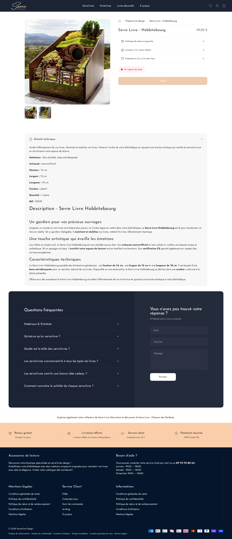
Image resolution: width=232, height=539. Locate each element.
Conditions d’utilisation (61, 533)
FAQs (65, 494)
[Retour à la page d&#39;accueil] (119, 21)
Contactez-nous (70, 499)
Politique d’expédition (80, 533)
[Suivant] (103, 62)
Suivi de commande (72, 504)
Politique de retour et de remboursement (29, 504)
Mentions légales (17, 514)
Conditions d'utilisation (20, 509)
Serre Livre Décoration (109, 417)
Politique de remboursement (19, 533)
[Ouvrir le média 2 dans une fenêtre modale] (67, 62)
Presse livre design (135, 21)
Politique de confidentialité (22, 499)
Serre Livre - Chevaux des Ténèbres (156, 417)
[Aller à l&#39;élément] (31, 113)
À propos (67, 514)
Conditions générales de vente (24, 494)
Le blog (66, 509)
